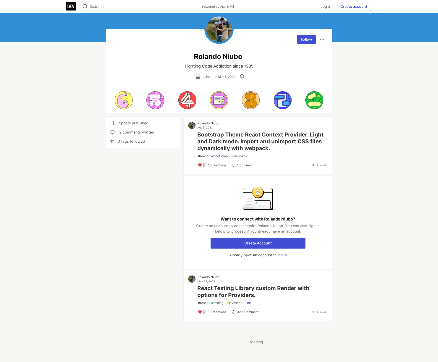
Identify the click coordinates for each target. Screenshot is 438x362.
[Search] (85, 6)
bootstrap (219, 156)
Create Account (258, 243)
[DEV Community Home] (71, 6)
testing (217, 303)
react (203, 156)
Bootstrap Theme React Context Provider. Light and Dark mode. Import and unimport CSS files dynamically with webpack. (260, 141)
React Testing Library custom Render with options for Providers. (253, 291)
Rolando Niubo (208, 123)
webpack (239, 156)
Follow (306, 39)
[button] (124, 100)
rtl (249, 303)
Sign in (281, 255)
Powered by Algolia (216, 6)
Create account (353, 6)
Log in (326, 6)
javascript (235, 303)
